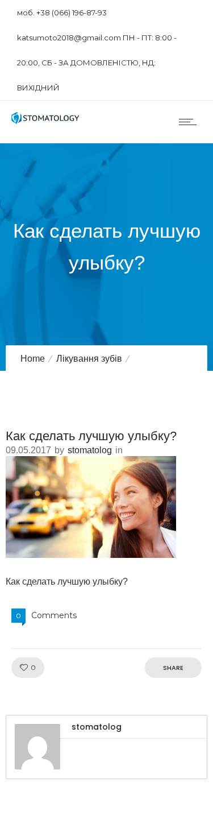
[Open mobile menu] (190, 121)
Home (32, 358)
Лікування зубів (89, 358)
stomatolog (90, 450)
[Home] (45, 121)
